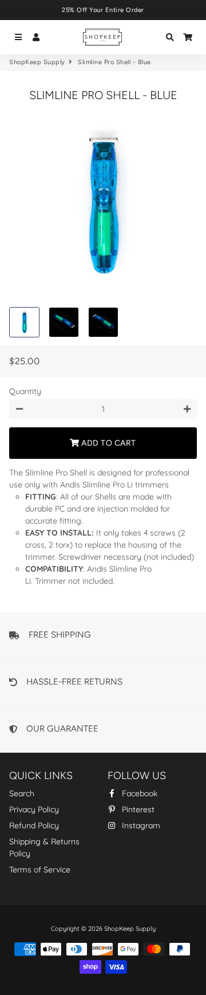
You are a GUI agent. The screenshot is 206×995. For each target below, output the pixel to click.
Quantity (25, 391)
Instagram (140, 825)
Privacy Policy (34, 809)
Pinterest (137, 809)
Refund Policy (34, 825)
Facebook (138, 793)
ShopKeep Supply (37, 62)
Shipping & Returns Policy (44, 847)
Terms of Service (39, 869)
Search (21, 793)
